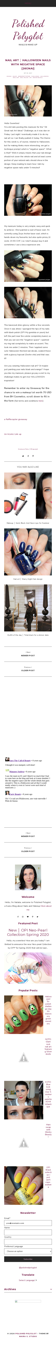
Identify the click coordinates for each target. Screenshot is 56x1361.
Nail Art (16, 77)
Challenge (35, 76)
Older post (28, 670)
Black (15, 76)
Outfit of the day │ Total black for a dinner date (28, 635)
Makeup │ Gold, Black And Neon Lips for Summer (28, 523)
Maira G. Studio (28, 1336)
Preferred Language (13, 1246)
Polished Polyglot (28, 29)
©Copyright (34, 449)
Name (7, 1227)
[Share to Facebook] (28, 456)
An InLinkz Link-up (12, 434)
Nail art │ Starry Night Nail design (27, 579)
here (41, 400)
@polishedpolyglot (28, 1267)
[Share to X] (23, 456)
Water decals (37, 77)
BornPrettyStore (24, 76)
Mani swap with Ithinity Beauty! (48, 1130)
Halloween (44, 76)
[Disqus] (28, 718)
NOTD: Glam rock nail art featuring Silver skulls (48, 1046)
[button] (28, 3)
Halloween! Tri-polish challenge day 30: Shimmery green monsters (48, 1010)
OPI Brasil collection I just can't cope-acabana (48, 1177)
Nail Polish (24, 77)
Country (7, 1237)
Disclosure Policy (23, 449)
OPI (31, 77)
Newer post (28, 656)
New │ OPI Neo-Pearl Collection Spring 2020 (28, 932)
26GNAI (9, 76)
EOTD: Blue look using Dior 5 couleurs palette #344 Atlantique (48, 1094)
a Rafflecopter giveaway (15, 419)
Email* (7, 1218)
